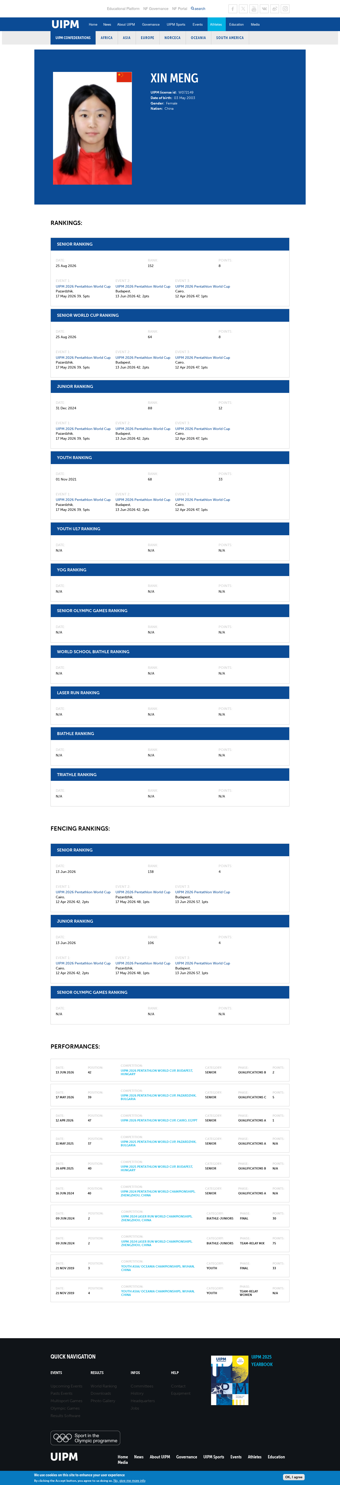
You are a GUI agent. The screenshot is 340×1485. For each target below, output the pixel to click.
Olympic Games (65, 1408)
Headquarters (143, 1400)
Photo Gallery (103, 1400)
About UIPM (126, 24)
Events (198, 24)
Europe (147, 37)
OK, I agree (293, 1477)
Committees (142, 1386)
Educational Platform (123, 8)
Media (255, 24)
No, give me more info (129, 1481)
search (200, 8)
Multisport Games (66, 1400)
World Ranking (104, 1386)
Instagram (285, 8)
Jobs (135, 1408)
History (137, 1393)
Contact (178, 1386)
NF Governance (156, 8)
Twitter (243, 8)
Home (93, 24)
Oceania (198, 37)
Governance (151, 24)
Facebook (232, 8)
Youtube (253, 8)
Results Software (65, 1415)
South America (230, 37)
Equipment (180, 1393)
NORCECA (173, 37)
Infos (135, 1372)
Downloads (101, 1393)
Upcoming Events (66, 1386)
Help (175, 1372)
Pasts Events (61, 1393)
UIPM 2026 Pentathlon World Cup (83, 286)
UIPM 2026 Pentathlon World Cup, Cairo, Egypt (159, 1120)
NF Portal (179, 8)
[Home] (64, 1460)
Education (236, 24)
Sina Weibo (274, 8)
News (107, 24)
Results (97, 1372)
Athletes (216, 24)
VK (264, 8)
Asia (127, 37)
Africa (107, 37)
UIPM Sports (176, 24)
